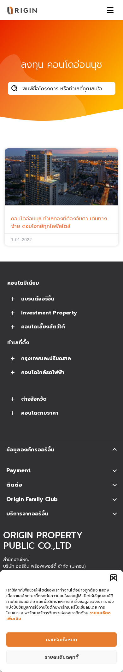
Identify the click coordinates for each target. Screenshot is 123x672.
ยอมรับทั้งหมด (61, 639)
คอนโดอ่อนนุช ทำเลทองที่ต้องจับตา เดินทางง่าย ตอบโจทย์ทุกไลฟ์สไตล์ (59, 222)
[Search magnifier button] (14, 88)
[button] (113, 578)
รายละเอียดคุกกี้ (62, 657)
